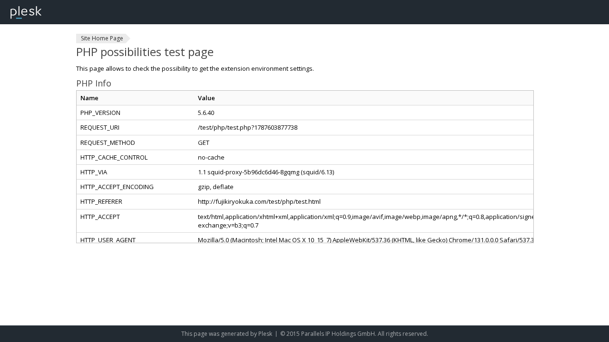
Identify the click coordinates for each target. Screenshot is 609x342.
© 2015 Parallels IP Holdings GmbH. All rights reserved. (354, 334)
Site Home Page (102, 38)
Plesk (265, 334)
